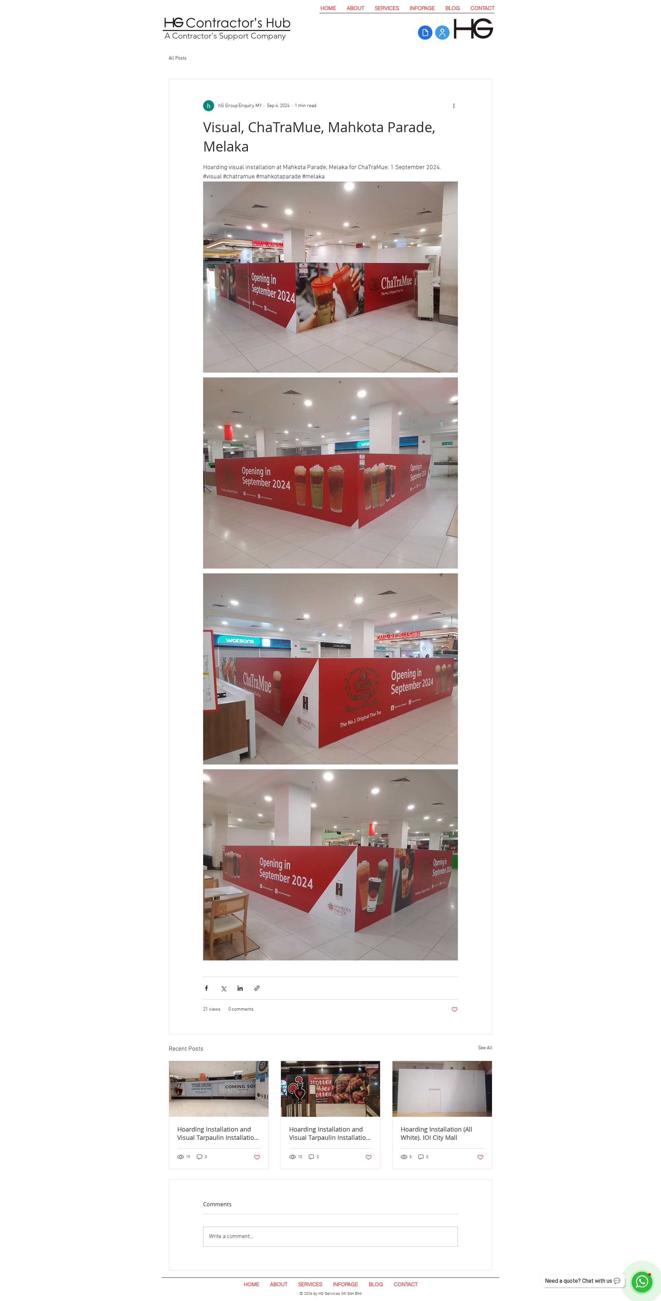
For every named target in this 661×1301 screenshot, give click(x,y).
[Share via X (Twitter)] (223, 988)
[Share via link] (257, 988)
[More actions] (454, 106)
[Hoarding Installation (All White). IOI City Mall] (442, 1089)
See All (485, 1048)
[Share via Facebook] (206, 988)
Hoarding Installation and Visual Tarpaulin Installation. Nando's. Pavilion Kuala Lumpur (330, 1133)
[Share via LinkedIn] (240, 988)
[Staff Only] (442, 32)
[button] (386, 8)
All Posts (178, 58)
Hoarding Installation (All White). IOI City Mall (436, 1133)
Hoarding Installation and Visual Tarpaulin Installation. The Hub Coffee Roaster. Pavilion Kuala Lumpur (218, 1133)
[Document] (425, 32)
